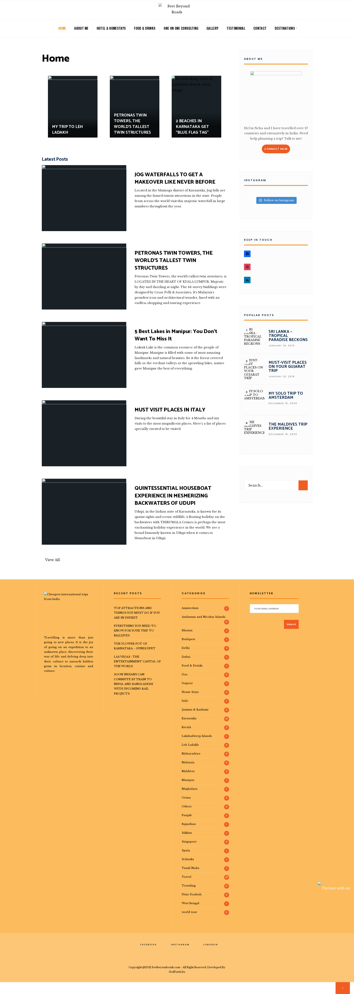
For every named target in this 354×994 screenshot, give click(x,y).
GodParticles (177, 971)
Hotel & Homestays (111, 28)
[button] (51, 560)
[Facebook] (295, 10)
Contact (260, 28)
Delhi (186, 647)
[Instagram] (301, 10)
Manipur (188, 780)
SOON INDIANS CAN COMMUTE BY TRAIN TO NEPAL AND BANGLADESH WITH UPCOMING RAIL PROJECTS (133, 684)
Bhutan (187, 630)
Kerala (186, 727)
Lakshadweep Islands (197, 736)
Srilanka (188, 859)
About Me (81, 28)
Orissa (186, 797)
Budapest (188, 639)
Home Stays (190, 692)
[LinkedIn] (308, 10)
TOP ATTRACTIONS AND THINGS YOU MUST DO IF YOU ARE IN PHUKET (137, 612)
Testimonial (236, 28)
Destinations (285, 28)
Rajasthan (189, 824)
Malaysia (188, 762)
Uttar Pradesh (192, 894)
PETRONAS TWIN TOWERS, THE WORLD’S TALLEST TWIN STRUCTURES (132, 124)
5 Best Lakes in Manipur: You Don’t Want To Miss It (176, 335)
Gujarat (187, 683)
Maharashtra (191, 753)
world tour (189, 912)
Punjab (187, 815)
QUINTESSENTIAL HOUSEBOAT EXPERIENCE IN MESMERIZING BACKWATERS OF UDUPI (173, 496)
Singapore (189, 841)
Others (187, 806)
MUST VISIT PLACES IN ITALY (170, 410)
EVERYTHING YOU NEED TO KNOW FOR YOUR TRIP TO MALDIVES (135, 630)
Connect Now (276, 149)
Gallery (212, 28)
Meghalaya (189, 788)
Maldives (188, 771)
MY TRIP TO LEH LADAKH (67, 129)
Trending (189, 885)
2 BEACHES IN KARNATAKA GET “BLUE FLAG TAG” (192, 127)
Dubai (186, 656)
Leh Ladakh (190, 744)
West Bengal (190, 903)
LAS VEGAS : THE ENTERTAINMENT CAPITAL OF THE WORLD (137, 661)
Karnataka (189, 718)
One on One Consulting (181, 28)
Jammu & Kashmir (195, 709)
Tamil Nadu (190, 868)
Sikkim (187, 832)
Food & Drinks (144, 28)
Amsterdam (190, 608)
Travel (186, 876)
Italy (185, 700)
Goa (184, 674)
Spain (186, 850)
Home (62, 28)
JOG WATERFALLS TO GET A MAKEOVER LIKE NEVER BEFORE (175, 178)
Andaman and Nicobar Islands (203, 616)
